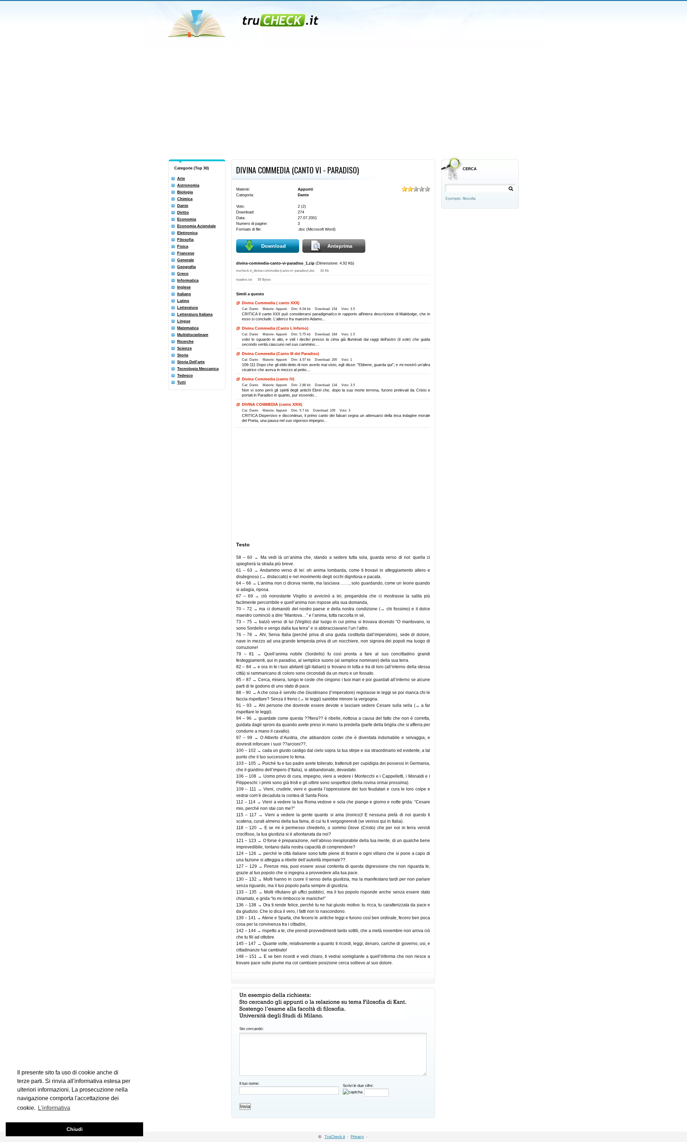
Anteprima (339, 246)
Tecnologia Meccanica (198, 368)
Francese (185, 253)
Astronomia (188, 185)
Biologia (185, 192)
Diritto (183, 212)
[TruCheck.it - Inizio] (244, 21)
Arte (181, 178)
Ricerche (185, 341)
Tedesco (185, 375)
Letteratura (187, 307)
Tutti (181, 382)
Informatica (188, 280)
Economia (186, 219)
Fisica (182, 246)
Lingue (183, 321)
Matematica (188, 328)
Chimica (185, 199)
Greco (183, 273)
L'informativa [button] (54, 1108)
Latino (183, 301)
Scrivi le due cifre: (358, 1085)
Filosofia (185, 239)
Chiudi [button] (75, 1129)
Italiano (184, 294)
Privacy (357, 1136)
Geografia (186, 267)
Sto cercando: (251, 1029)
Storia (182, 355)
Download (273, 246)
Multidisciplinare (192, 335)
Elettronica (187, 233)
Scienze (184, 348)
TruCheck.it (335, 1136)
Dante (182, 205)
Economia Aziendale (196, 226)
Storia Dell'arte (191, 362)
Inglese (184, 287)
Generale (185, 260)
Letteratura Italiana (195, 314)
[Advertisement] (343, 103)
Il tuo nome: (249, 1083)
